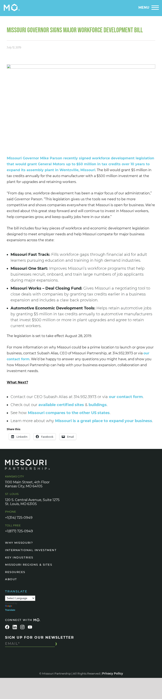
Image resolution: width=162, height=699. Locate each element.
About (11, 579)
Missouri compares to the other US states (69, 412)
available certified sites (61, 404)
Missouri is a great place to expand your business (103, 421)
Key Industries (19, 557)
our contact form (126, 396)
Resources (15, 572)
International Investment (31, 550)
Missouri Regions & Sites (28, 564)
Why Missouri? (19, 542)
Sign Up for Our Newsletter (39, 637)
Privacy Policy (112, 673)
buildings (98, 404)
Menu (143, 7)
